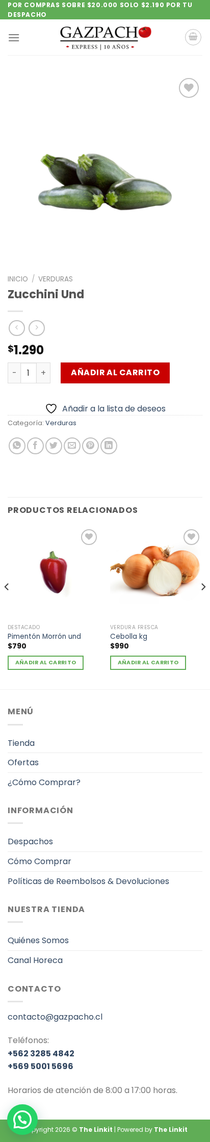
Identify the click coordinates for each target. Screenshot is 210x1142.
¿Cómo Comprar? (44, 782)
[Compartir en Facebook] (35, 445)
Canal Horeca (35, 960)
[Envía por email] (72, 445)
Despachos (30, 841)
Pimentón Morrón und (44, 636)
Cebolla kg (128, 636)
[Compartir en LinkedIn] (108, 445)
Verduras (55, 279)
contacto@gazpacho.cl (55, 1017)
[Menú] (14, 37)
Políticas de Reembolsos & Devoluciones (88, 881)
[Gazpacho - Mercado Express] (105, 37)
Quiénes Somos (38, 940)
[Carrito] (193, 37)
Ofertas (23, 762)
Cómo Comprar (39, 861)
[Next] (203, 607)
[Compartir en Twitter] (53, 445)
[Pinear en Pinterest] (90, 445)
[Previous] (7, 607)
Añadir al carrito (115, 372)
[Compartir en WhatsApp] (17, 445)
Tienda (21, 743)
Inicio (18, 279)
